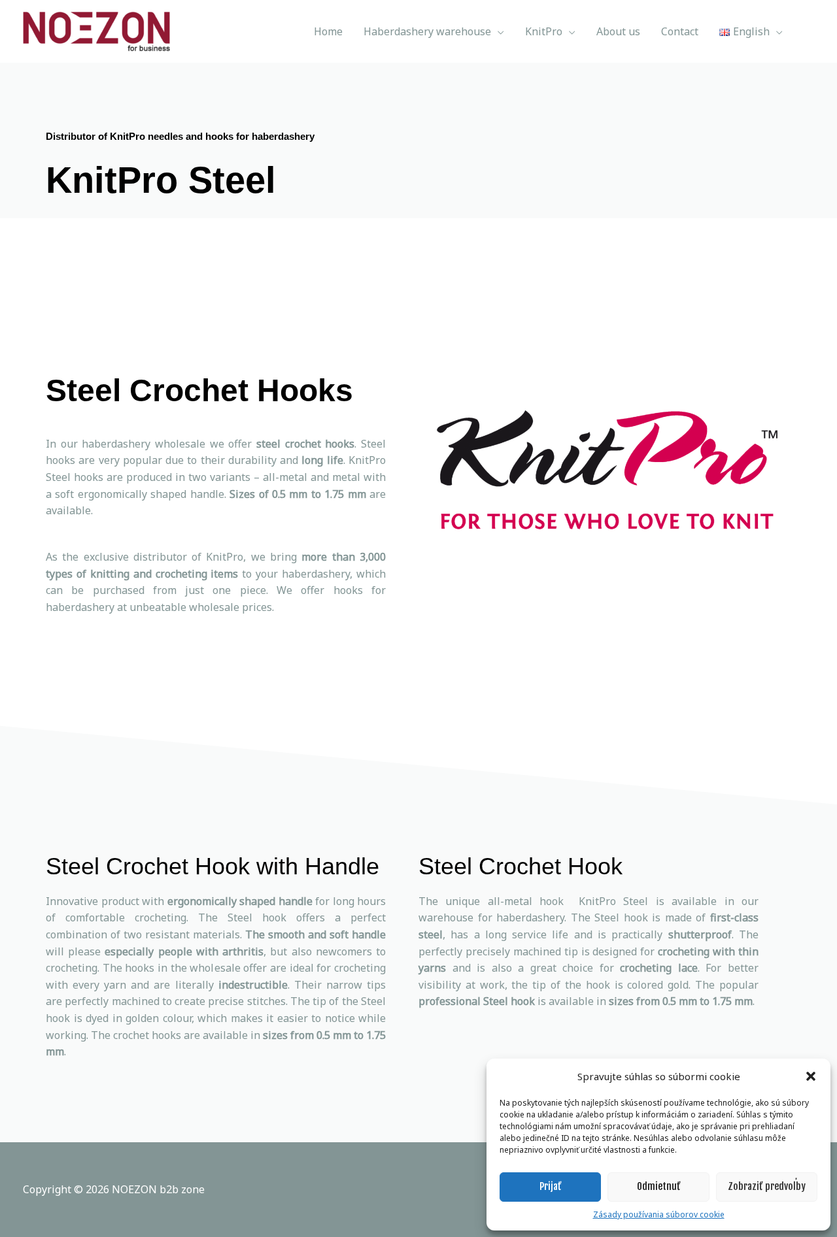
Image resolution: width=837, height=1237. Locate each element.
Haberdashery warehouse (427, 31)
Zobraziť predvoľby (767, 1186)
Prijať (550, 1186)
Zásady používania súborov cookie (659, 1214)
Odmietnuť (659, 1186)
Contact (679, 31)
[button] (810, 1076)
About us (618, 31)
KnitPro (543, 31)
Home (328, 31)
